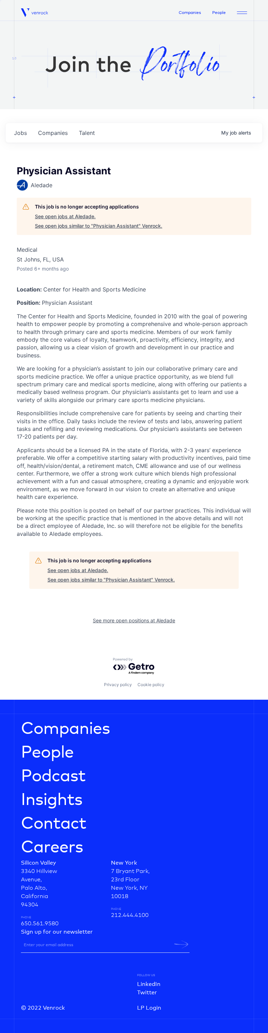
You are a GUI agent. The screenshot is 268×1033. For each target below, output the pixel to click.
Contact (53, 823)
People (219, 13)
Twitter (147, 992)
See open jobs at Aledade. (65, 216)
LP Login (149, 1008)
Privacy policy (118, 684)
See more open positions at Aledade (134, 620)
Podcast (53, 776)
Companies (190, 13)
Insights (51, 800)
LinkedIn (149, 984)
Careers (52, 847)
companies (53, 132)
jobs (20, 132)
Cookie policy (150, 684)
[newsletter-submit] (181, 944)
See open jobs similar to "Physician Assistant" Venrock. (98, 226)
